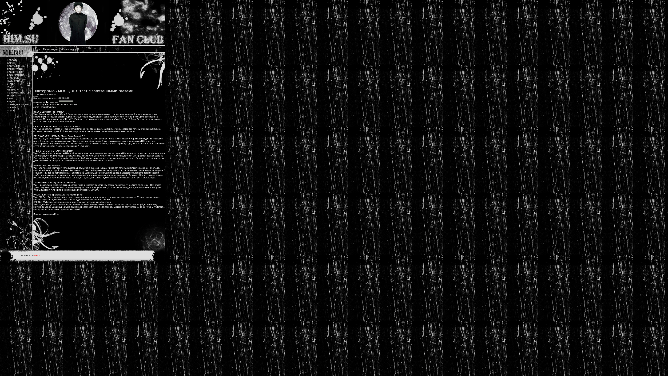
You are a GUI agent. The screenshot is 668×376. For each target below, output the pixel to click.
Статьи (11, 84)
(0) (49, 102)
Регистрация (50, 49)
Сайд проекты (15, 75)
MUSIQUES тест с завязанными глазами (96, 91)
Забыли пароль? (69, 49)
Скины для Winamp (18, 104)
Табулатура (13, 96)
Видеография (15, 72)
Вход (37, 49)
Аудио (10, 98)
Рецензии (13, 81)
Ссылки (11, 107)
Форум (11, 63)
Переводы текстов (18, 93)
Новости (12, 60)
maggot (45, 98)
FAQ (9, 87)
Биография (14, 66)
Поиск (10, 110)
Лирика (11, 90)
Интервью (13, 78)
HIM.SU (37, 255)
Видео (11, 101)
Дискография (15, 69)
